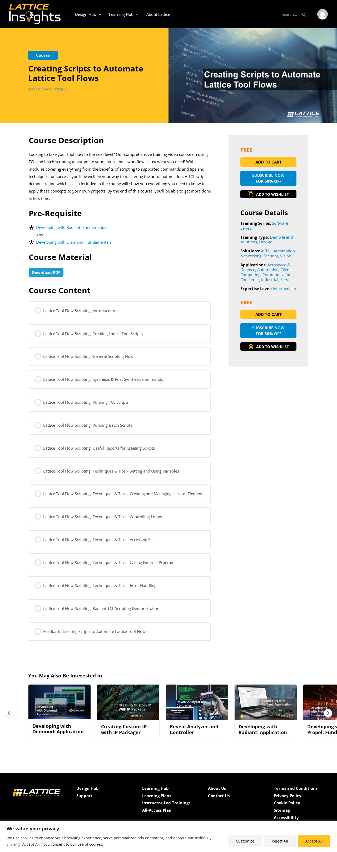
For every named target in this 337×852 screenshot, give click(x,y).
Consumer (249, 279)
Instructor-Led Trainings (166, 802)
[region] (168, 836)
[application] (98, 14)
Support (84, 795)
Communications (277, 274)
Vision (285, 255)
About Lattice (158, 14)
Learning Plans (156, 795)
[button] (304, 14)
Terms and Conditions (296, 788)
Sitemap (282, 810)
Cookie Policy (287, 802)
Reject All (280, 841)
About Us (217, 788)
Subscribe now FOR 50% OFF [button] (268, 178)
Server (286, 279)
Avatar (322, 14)
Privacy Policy (287, 795)
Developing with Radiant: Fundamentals (72, 227)
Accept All (314, 841)
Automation (284, 250)
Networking (250, 255)
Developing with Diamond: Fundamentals (73, 242)
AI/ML (266, 250)
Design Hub (85, 14)
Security (271, 255)
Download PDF (46, 272)
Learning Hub (121, 14)
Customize (245, 841)
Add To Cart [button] (268, 162)
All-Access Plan (156, 810)
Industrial (269, 279)
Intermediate (284, 288)
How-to (265, 241)
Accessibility (286, 817)
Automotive (267, 269)
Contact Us (219, 795)
